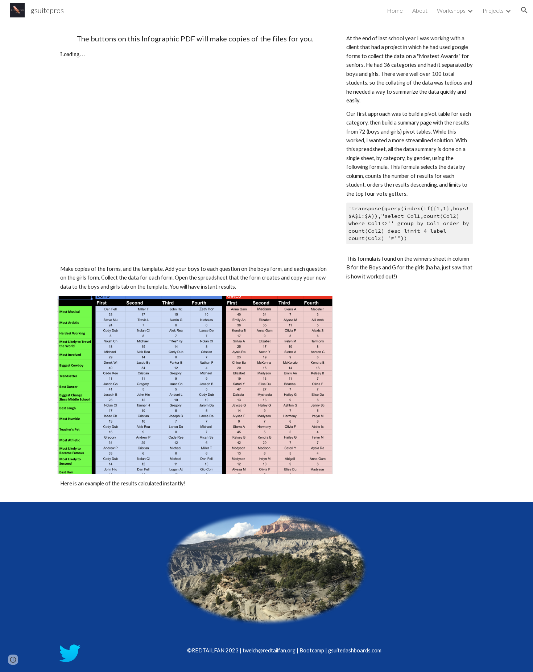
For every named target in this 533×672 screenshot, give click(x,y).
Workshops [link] (451, 10)
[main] (195, 38)
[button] (524, 10)
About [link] (419, 10)
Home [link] (395, 10)
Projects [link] (493, 10)
